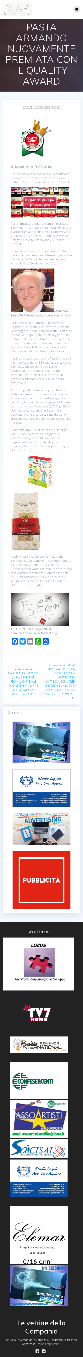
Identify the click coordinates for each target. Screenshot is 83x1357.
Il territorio (42, 107)
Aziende (28, 107)
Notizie (55, 107)
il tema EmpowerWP (48, 1344)
